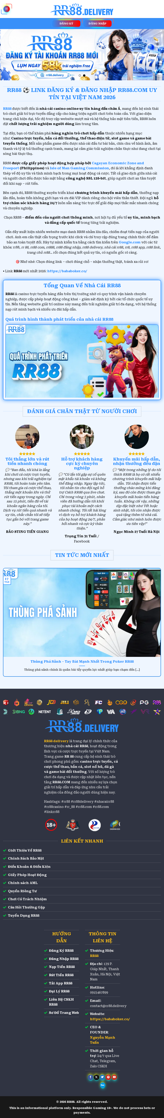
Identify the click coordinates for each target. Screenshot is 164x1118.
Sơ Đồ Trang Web (64, 1013)
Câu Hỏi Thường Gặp (26, 907)
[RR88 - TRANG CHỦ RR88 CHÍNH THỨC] (82, 9)
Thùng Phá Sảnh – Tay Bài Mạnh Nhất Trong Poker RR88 (82, 661)
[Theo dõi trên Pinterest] (108, 1077)
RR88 (94, 956)
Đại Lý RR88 (59, 991)
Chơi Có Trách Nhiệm (27, 899)
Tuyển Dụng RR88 (23, 915)
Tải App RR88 (60, 983)
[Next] (155, 55)
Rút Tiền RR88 (61, 975)
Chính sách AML (23, 883)
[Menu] (6, 9)
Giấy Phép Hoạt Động (27, 875)
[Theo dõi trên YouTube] (114, 1077)
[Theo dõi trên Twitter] (102, 1077)
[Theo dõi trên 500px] (102, 1085)
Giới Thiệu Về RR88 (24, 850)
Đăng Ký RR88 (61, 951)
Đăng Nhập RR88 (63, 959)
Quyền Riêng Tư (22, 891)
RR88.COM (61, 782)
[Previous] (8, 55)
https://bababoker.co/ (67, 271)
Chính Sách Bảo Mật (26, 858)
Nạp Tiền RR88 (62, 967)
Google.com (130, 242)
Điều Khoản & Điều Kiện (29, 867)
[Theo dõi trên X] (96, 1077)
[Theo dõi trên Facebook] (90, 1077)
